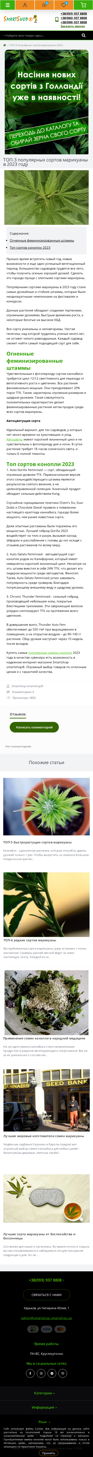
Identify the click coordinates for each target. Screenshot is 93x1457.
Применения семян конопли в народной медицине (44, 1038)
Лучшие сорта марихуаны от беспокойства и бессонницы (39, 1236)
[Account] (25, 5)
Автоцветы (14, 439)
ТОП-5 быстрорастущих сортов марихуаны (37, 842)
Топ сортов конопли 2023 (30, 247)
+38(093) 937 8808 (74, 13)
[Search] (83, 35)
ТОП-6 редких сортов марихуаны (29, 940)
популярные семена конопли (50, 653)
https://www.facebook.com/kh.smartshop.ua (30, 1373)
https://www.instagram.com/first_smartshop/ (41, 1373)
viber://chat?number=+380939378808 (62, 1373)
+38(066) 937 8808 (74, 18)
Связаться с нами (47, 1295)
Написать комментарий (34, 727)
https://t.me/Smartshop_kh (52, 1373)
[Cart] (83, 5)
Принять (48, 1453)
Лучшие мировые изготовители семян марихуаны (43, 1136)
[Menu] (7, 5)
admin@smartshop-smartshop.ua (46, 1318)
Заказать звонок (73, 26)
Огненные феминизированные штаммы (42, 240)
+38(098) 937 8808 (74, 22)
